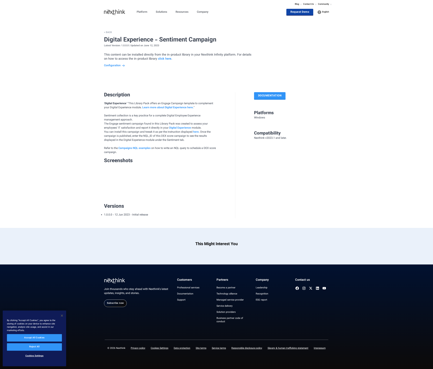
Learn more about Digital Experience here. (168, 108)
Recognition (262, 294)
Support (181, 300)
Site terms (201, 348)
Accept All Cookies (34, 338)
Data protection (182, 348)
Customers (184, 280)
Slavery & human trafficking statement (288, 348)
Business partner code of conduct (229, 320)
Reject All (34, 347)
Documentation (270, 96)
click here (164, 59)
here (196, 132)
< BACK (108, 32)
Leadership (261, 288)
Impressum (320, 348)
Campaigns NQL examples (134, 148)
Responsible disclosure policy (246, 348)
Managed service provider (230, 300)
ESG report (261, 300)
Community (323, 4)
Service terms (219, 348)
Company (202, 12)
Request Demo (299, 12)
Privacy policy (138, 348)
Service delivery (224, 306)
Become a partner (225, 288)
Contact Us (308, 4)
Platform (142, 12)
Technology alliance (226, 294)
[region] (34, 338)
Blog (297, 4)
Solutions (161, 12)
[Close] (62, 315)
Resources (182, 12)
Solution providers (226, 312)
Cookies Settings (159, 348)
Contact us (302, 280)
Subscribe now (115, 303)
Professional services (188, 288)
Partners (222, 280)
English (325, 12)
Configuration (112, 66)
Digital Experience (180, 128)
